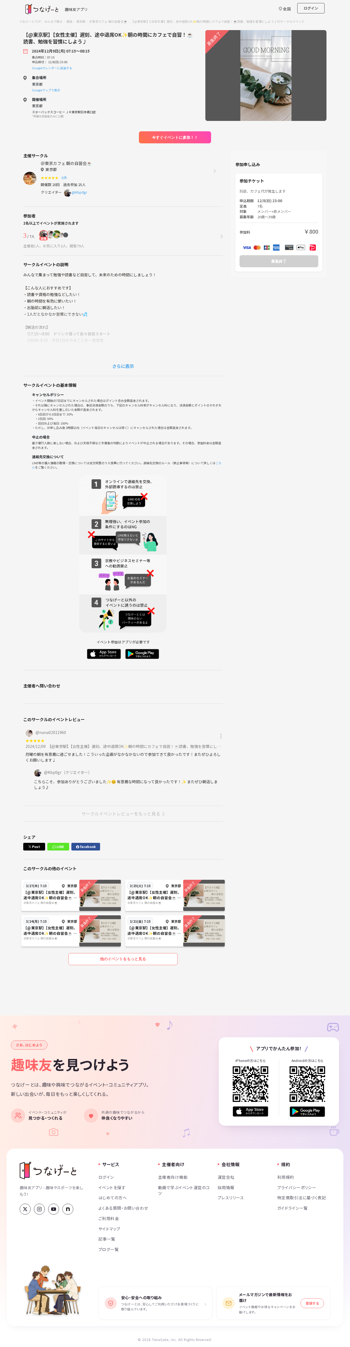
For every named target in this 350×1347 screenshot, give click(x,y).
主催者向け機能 (173, 1177)
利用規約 (285, 1177)
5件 (65, 177)
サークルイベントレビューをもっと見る (120, 813)
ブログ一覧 (108, 1249)
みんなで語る (53, 21)
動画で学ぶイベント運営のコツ (184, 1190)
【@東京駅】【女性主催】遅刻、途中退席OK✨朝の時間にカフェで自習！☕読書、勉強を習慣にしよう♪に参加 (144, 746)
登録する (312, 1303)
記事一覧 (106, 1239)
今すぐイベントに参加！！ (175, 137)
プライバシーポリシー (296, 1187)
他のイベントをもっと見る (123, 959)
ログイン (311, 8)
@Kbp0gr (79, 192)
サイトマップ (109, 1229)
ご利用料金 (108, 1218)
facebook (87, 846)
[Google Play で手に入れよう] (307, 1111)
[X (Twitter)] (25, 1209)
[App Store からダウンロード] (250, 1111)
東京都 (81, 21)
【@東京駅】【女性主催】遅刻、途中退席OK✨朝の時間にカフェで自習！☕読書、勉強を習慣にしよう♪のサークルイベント (218, 21)
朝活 (69, 21)
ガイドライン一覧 (292, 1208)
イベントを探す (112, 1187)
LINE (60, 846)
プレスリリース (231, 1197)
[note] (67, 1209)
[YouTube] (53, 1209)
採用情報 (226, 1187)
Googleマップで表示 (46, 90)
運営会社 (226, 1177)
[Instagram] (39, 1209)
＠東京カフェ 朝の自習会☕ (108, 21)
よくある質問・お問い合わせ (123, 1208)
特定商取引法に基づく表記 (301, 1197)
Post (35, 846)
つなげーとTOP (30, 21)
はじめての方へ (112, 1197)
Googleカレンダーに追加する (52, 68)
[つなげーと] (48, 1170)
